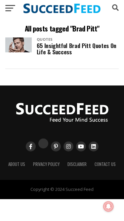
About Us (16, 164)
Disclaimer (77, 164)
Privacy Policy (46, 164)
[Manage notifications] (108, 206)
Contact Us (105, 164)
